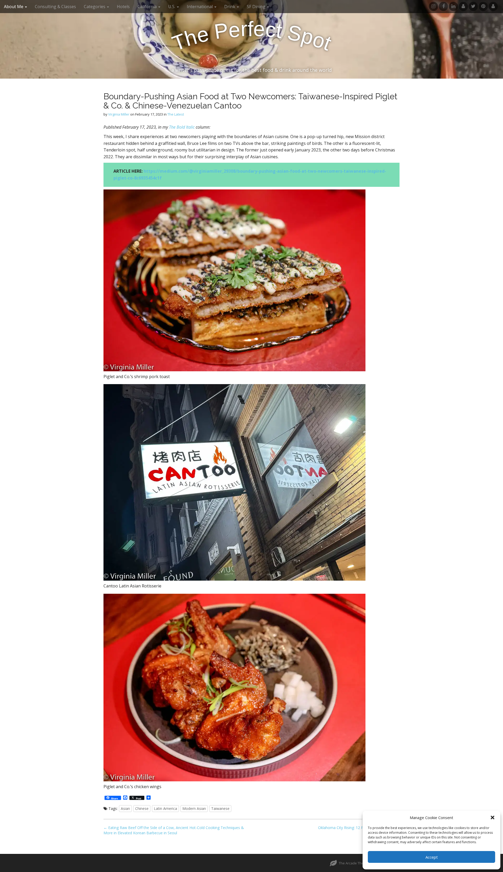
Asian (125, 808)
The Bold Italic (182, 127)
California (148, 6)
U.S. (172, 6)
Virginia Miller (118, 114)
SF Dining (256, 6)
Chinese (142, 808)
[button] (492, 817)
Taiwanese (220, 808)
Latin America (165, 808)
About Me (14, 6)
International (200, 6)
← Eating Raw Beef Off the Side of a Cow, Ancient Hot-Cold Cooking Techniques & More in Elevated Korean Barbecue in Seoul (173, 830)
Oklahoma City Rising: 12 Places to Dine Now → (359, 827)
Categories (95, 6)
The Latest (175, 114)
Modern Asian (194, 808)
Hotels (123, 6)
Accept (431, 857)
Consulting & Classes (55, 6)
